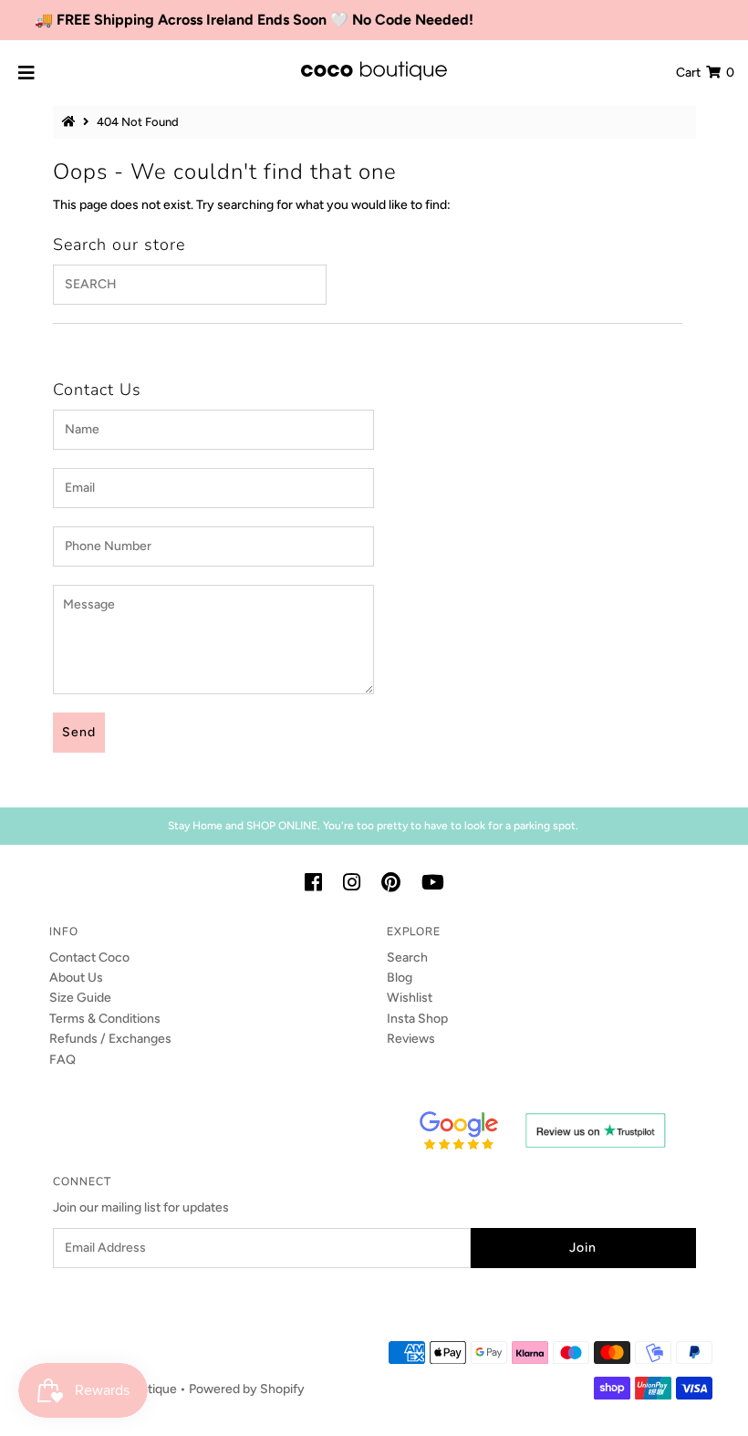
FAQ (62, 1059)
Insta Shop (417, 1018)
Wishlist (409, 997)
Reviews (411, 1038)
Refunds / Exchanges (110, 1038)
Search (407, 957)
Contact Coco (89, 957)
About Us (76, 977)
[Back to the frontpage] (71, 122)
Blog (399, 977)
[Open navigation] (27, 73)
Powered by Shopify (247, 1389)
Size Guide (80, 997)
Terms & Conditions (105, 1018)
